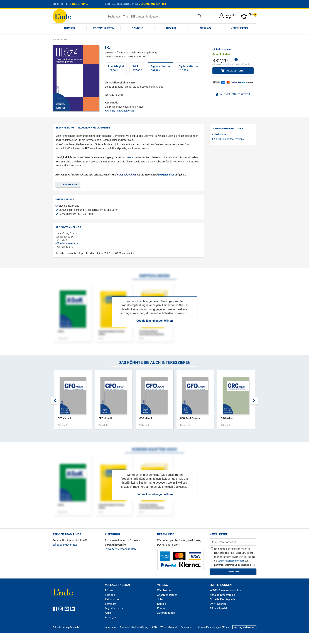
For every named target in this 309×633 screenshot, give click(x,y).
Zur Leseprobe (68, 184)
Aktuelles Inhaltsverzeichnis (228, 139)
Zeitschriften (103, 28)
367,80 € (137, 68)
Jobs (160, 599)
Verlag (205, 28)
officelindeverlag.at (67, 243)
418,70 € (188, 68)
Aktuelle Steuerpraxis (222, 595)
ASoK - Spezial (218, 608)
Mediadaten (220, 134)
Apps (108, 612)
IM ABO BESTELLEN (235, 71)
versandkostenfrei (152, 4)
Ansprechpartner (167, 595)
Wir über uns (164, 590)
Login (229, 17)
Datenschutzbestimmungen (231, 561)
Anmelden (231, 15)
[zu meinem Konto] (222, 17)
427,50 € (116, 68)
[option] (73, 401)
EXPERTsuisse (166, 174)
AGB (154, 627)
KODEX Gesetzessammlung (226, 590)
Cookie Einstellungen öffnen (154, 320)
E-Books (110, 595)
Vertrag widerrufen (244, 627)
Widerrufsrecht (168, 627)
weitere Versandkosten (122, 549)
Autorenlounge (166, 612)
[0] (252, 17)
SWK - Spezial (218, 603)
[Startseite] (62, 16)
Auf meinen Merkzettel (235, 94)
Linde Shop (78, 4)
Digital (171, 28)
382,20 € (160, 68)
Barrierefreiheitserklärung (134, 627)
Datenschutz (187, 627)
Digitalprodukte (114, 608)
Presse (161, 608)
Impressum (110, 627)
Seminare (110, 603)
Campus (137, 28)
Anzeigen (110, 617)
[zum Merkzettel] (244, 17)
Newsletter (239, 28)
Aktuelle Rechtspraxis (223, 599)
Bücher (69, 28)
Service (161, 603)
